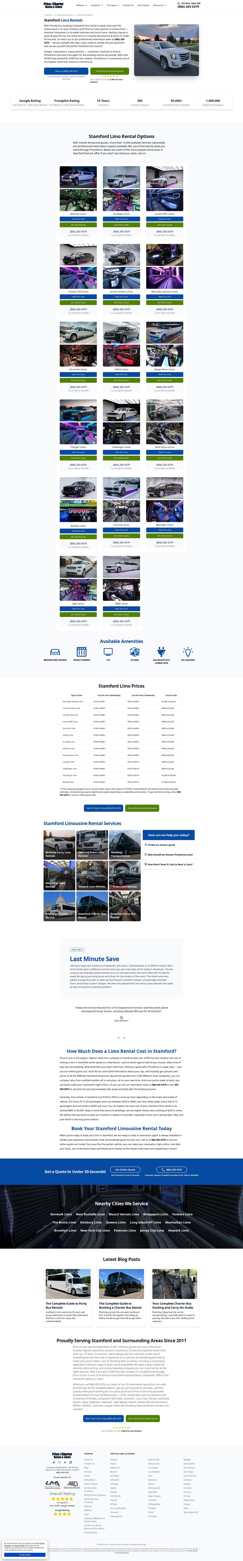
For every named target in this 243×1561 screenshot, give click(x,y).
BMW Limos (121, 603)
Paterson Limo (125, 1230)
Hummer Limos (78, 213)
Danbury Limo (91, 1222)
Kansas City (153, 1463)
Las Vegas (153, 1467)
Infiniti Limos (121, 369)
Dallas (113, 1488)
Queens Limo (116, 1222)
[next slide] (124, 1037)
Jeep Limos (78, 603)
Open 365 (195, 3)
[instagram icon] (59, 1462)
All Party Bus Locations (95, 1495)
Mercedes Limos (164, 524)
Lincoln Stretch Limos (121, 291)
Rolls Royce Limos (164, 447)
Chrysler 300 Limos (78, 291)
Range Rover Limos (164, 369)
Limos (87, 1475)
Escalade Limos (121, 213)
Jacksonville (153, 1459)
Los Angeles (154, 1471)
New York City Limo (95, 1230)
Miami (151, 1484)
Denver (113, 1492)
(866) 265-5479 (188, 6)
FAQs (86, 1514)
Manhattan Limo (178, 1222)
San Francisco (190, 1475)
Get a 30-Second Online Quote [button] (142, 808)
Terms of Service (123, 1553)
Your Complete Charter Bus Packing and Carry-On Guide (172, 1305)
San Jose (187, 1479)
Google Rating (62, 1510)
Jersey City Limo (152, 1230)
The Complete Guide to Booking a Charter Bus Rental (120, 1305)
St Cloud (187, 1488)
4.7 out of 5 (62, 1502)
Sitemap (88, 1506)
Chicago (114, 1484)
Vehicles (80, 5)
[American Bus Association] (72, 1485)
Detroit (113, 1500)
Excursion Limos (78, 369)
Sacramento (189, 1463)
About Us (88, 1459)
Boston (113, 1471)
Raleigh (187, 1459)
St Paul (187, 1496)
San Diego (188, 1471)
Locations (95, 5)
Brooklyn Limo (65, 1230)
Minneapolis (154, 1488)
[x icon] (65, 1462)
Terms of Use (192, 1551)
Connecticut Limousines (64, 15)
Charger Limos (78, 447)
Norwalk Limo (61, 1214)
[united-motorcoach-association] (53, 1485)
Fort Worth (115, 1496)
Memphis (152, 1479)
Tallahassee (189, 1500)
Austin (113, 1463)
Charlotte (114, 1479)
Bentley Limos (78, 525)
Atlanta (113, 1459)
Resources (158, 5)
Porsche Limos (121, 524)
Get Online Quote (79, 225)
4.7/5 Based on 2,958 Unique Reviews (66, 105)
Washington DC (191, 1512)
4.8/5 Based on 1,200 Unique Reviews (30, 105)
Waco (186, 1508)
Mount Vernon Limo (124, 1214)
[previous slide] (118, 1037)
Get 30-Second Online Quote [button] (109, 71)
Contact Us (128, 5)
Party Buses (89, 1479)
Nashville (152, 1492)
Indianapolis (116, 1516)
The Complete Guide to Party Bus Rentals (66, 1305)
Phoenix (152, 1508)
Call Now (185, 3)
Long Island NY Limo (145, 1222)
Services (88, 1471)
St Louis (187, 1492)
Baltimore (115, 1467)
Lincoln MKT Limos (165, 213)
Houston (114, 1512)
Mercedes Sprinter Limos (164, 291)
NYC (150, 1475)
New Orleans (154, 1496)
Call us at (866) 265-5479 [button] (66, 71)
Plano (151, 1512)
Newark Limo (178, 1230)
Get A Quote (143, 5)
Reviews (88, 1510)
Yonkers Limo (182, 1214)
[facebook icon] (54, 1462)
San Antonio (189, 1467)
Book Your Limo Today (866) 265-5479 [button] (103, 1418)
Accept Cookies (25, 1555)
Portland (152, 1516)
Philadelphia (154, 1504)
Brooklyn (114, 1475)
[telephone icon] (179, 3)
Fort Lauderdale (118, 1508)
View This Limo (80, 219)
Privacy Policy (90, 1532)
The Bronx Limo (64, 1222)
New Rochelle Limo (90, 1214)
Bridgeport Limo (155, 1214)
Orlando (152, 1500)
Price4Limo (48, 15)
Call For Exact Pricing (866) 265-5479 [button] (103, 808)
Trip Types (111, 5)
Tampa (187, 1504)
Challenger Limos (121, 447)
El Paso (113, 1504)
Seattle (187, 1484)
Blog (86, 1467)
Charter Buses (91, 1484)
